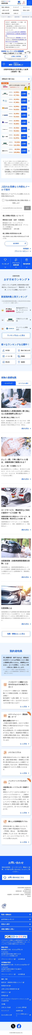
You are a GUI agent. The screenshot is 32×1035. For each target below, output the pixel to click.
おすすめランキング (15, 279)
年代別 (8, 350)
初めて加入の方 (25, 350)
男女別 (8, 362)
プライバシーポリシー (22, 251)
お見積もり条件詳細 (16, 56)
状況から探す (26, 10)
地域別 (23, 362)
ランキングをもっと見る (16, 335)
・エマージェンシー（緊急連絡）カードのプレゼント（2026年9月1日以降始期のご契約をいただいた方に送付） (16, 39)
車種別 (23, 356)
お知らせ (16, 13)
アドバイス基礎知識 (16, 264)
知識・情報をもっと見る (16, 634)
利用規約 (26, 248)
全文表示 (16, 243)
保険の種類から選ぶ (7, 929)
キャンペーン (26, 7)
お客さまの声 (5, 10)
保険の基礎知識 (6, 13)
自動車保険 (4, 3)
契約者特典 (16, 10)
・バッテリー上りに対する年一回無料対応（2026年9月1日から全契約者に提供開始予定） (16, 33)
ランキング (16, 7)
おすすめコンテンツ (7, 919)
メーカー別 (9, 356)
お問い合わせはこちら (16, 877)
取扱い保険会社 (6, 7)
